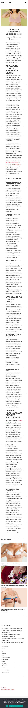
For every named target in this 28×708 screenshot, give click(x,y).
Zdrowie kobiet (6, 13)
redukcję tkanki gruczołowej (12, 162)
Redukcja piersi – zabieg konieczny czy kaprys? (13, 642)
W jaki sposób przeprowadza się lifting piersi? (12, 564)
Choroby (4, 653)
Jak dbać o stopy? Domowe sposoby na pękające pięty (14, 585)
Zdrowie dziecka (5, 670)
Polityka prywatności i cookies (7, 689)
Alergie (3, 649)
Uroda (4, 11)
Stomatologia (5, 665)
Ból (2, 651)
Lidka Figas (18, 37)
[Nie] (26, 703)
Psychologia (4, 663)
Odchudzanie (5, 659)
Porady (3, 661)
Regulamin (3, 687)
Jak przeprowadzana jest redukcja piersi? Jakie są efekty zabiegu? (13, 610)
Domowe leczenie (6, 657)
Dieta (3, 655)
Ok (6, 706)
